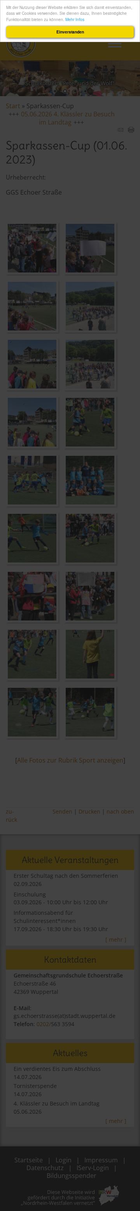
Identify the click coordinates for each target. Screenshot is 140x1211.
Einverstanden (70, 32)
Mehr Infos (74, 19)
